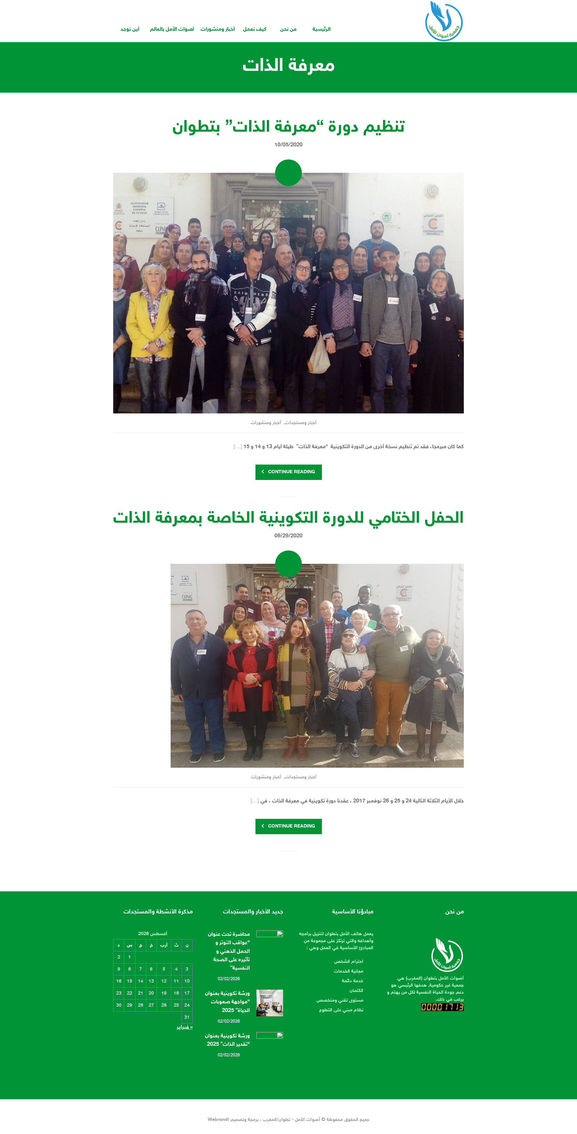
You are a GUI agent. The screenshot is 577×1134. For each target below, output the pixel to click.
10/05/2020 (288, 145)
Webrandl (218, 1120)
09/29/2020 (288, 536)
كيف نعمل (254, 29)
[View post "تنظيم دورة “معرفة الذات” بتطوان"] (288, 293)
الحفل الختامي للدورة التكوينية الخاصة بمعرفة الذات (288, 519)
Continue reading (291, 472)
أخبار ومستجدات (301, 423)
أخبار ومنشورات (218, 29)
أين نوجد (130, 29)
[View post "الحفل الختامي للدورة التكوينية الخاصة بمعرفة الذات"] (288, 666)
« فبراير (185, 1027)
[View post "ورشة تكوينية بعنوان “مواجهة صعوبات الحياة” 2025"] (269, 1003)
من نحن (288, 29)
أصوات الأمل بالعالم (172, 29)
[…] (237, 447)
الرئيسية (322, 29)
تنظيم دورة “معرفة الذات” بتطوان (289, 128)
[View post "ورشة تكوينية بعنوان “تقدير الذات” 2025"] (269, 1045)
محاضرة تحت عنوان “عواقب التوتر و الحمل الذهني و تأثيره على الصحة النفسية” (229, 951)
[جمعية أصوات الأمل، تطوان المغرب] (444, 21)
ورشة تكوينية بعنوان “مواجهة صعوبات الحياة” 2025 (227, 1002)
